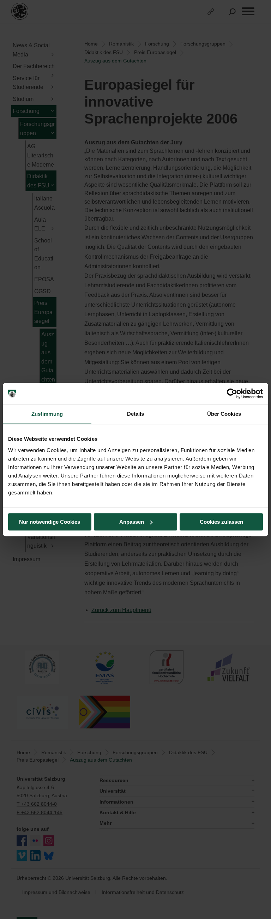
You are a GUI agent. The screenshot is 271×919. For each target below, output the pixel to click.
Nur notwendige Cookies (49, 522)
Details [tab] (135, 414)
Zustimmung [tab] (47, 414)
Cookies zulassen (221, 522)
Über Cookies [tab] (224, 414)
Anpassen (131, 522)
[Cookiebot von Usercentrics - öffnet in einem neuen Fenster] (232, 393)
